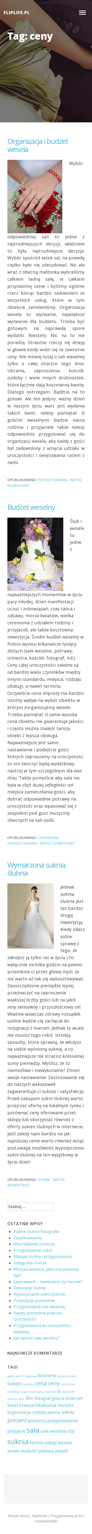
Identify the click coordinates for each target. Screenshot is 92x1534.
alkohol (20, 1376)
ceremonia (48, 837)
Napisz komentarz (57, 843)
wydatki (29, 1451)
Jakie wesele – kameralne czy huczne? (47, 1281)
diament (50, 1392)
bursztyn (28, 1384)
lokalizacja (45, 1405)
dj (59, 1391)
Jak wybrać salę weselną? (36, 1338)
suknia (44, 1179)
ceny (53, 1383)
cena (41, 1383)
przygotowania (52, 479)
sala (32, 1430)
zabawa (46, 1451)
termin (37, 1442)
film (30, 1398)
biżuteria (47, 1375)
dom (65, 1392)
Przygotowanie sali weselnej (39, 1306)
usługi (51, 1442)
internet (74, 1398)
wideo (13, 1451)
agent (10, 1376)
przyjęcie (16, 1431)
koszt (12, 1405)
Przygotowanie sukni (32, 1250)
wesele (65, 1442)
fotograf (43, 1398)
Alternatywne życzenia (33, 1244)
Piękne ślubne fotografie (36, 1231)
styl (71, 1431)
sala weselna (53, 1431)
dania (40, 1392)
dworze (12, 1399)
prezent (17, 1420)
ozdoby (39, 1412)
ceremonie (67, 1384)
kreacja (26, 1405)
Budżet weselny (31, 507)
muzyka (65, 1405)
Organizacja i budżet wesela (37, 145)
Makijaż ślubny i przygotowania (42, 1256)
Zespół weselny (27, 1238)
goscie (58, 1398)
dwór (21, 1399)
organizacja (19, 1412)
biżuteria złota (66, 1376)
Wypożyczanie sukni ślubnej (39, 1294)
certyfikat (13, 1392)
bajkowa (31, 1376)
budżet (14, 1383)
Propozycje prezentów (34, 1300)
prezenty (37, 1420)
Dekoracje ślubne (29, 1287)
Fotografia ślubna (29, 1263)
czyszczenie (28, 1392)
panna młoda (60, 1412)
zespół (61, 1451)
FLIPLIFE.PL (17, 12)
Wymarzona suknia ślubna (36, 869)
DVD (71, 1392)
